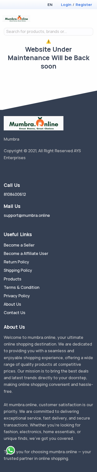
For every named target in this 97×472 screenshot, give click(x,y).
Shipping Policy (18, 270)
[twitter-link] (6, 170)
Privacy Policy (17, 295)
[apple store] (7, 5)
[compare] (75, 18)
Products (12, 279)
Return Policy (16, 262)
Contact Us (14, 312)
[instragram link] (21, 170)
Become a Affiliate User (26, 253)
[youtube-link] (28, 170)
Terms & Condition (21, 287)
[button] (50, 4)
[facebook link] (13, 170)
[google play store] (16, 5)
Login (66, 4)
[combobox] (48, 31)
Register (84, 4)
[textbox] (48, 31)
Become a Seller (19, 245)
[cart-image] (83, 18)
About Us (12, 304)
